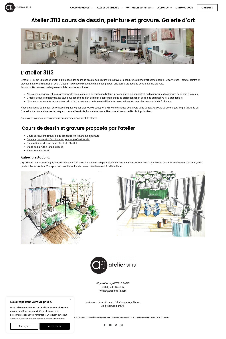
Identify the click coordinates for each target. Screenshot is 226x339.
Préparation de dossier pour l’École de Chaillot (52, 143)
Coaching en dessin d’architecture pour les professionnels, (58, 139)
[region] (40, 315)
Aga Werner (172, 79)
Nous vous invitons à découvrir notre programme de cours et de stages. (59, 118)
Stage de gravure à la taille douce (45, 146)
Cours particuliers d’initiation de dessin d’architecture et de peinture (63, 135)
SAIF (122, 305)
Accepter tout (54, 326)
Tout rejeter (24, 326)
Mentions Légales (103, 317)
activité (117, 166)
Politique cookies (142, 317)
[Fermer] (70, 299)
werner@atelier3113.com (112, 290)
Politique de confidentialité (123, 317)
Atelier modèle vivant (38, 150)
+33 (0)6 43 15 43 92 (113, 287)
